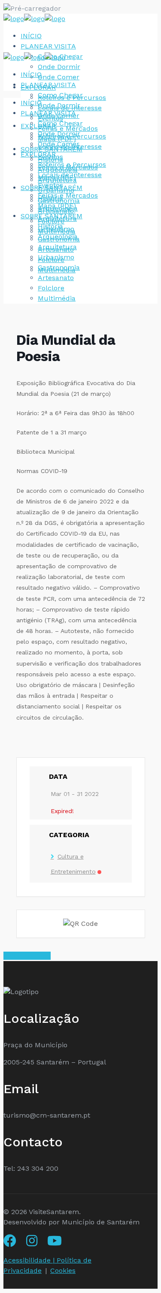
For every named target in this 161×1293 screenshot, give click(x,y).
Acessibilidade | (30, 1260)
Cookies (63, 1270)
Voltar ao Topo (27, 956)
